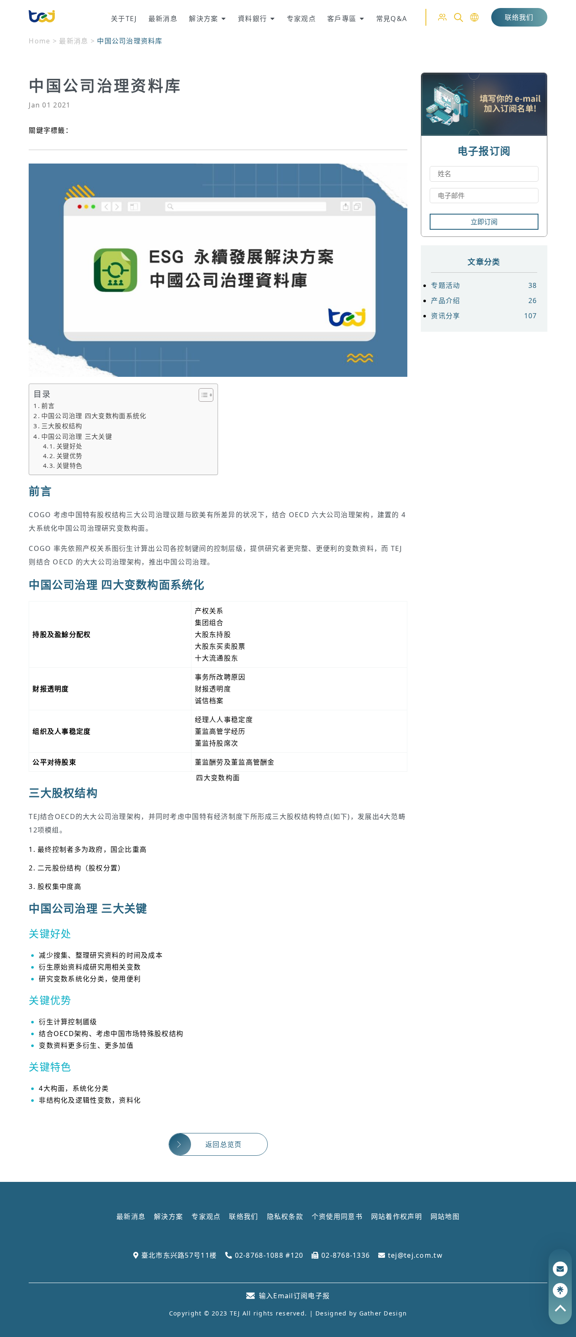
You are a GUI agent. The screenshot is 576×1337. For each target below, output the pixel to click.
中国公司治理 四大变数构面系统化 (93, 415)
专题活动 (484, 285)
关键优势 (69, 456)
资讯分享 (484, 315)
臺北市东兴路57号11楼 (178, 1255)
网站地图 (445, 1216)
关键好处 (69, 446)
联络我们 (519, 17)
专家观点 (206, 1216)
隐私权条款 (285, 1216)
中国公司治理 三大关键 (76, 436)
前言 (48, 405)
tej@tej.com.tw (414, 1255)
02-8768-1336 (344, 1255)
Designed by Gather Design (361, 1313)
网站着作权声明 (396, 1216)
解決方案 (168, 1216)
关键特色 (69, 466)
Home (39, 41)
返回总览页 (223, 1144)
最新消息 (73, 41)
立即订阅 (484, 221)
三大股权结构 (61, 426)
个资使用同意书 (337, 1216)
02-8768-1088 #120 (267, 1255)
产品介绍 (484, 300)
